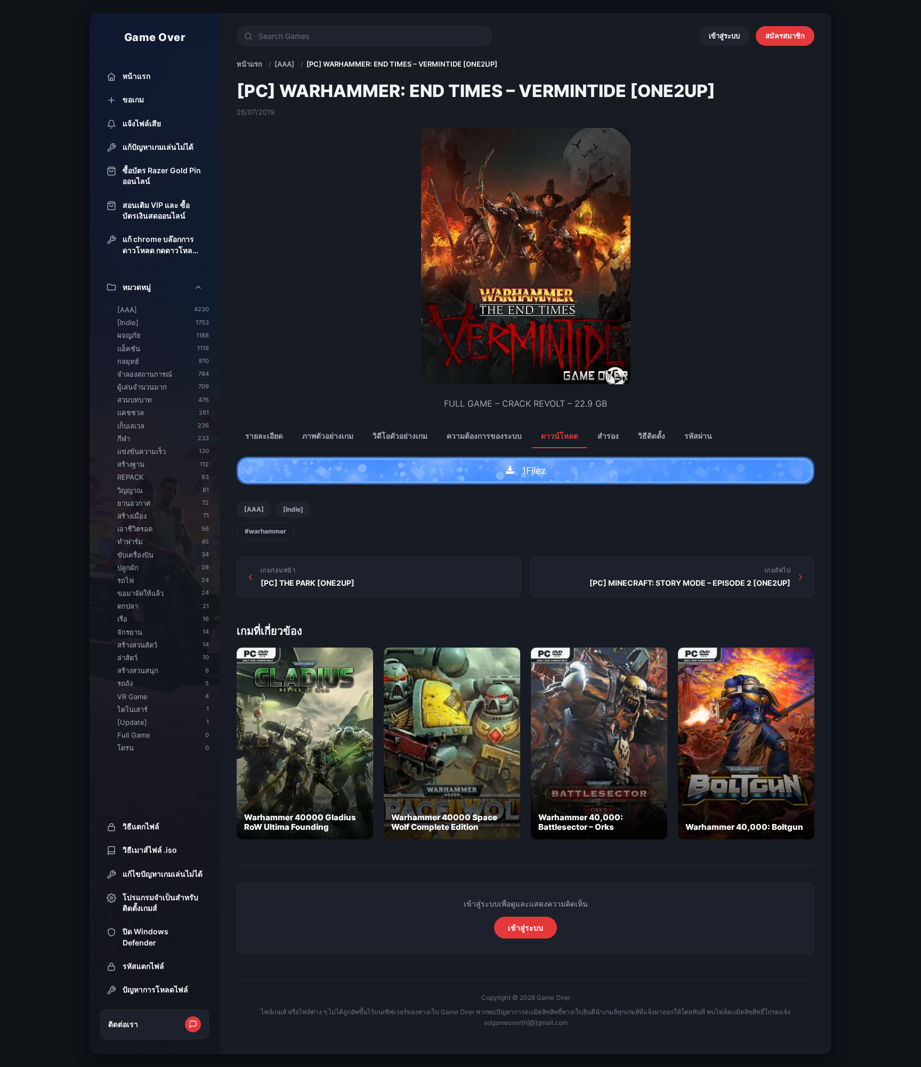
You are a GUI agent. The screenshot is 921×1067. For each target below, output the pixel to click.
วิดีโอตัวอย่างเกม (400, 435)
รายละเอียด (264, 435)
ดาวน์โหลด (559, 435)
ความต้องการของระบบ (484, 435)
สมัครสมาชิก (785, 35)
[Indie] (293, 509)
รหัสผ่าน (698, 435)
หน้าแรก (249, 64)
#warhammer (265, 531)
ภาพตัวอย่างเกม (327, 435)
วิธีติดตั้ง (651, 435)
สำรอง (608, 435)
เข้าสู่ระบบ (724, 35)
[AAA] (284, 64)
